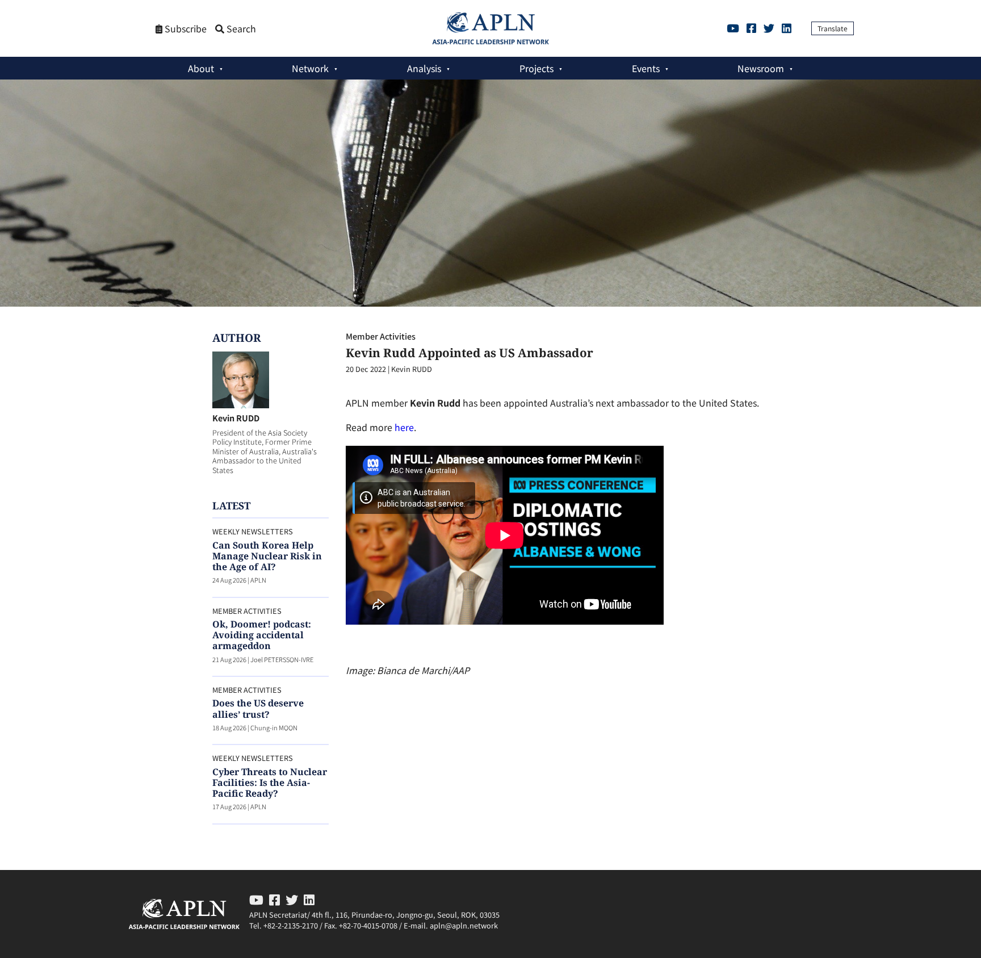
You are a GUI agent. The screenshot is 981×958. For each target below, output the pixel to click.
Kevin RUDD (235, 418)
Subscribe (184, 29)
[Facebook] (751, 28)
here (404, 427)
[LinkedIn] (786, 28)
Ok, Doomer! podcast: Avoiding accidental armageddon (261, 635)
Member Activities (381, 336)
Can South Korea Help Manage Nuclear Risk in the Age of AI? (267, 556)
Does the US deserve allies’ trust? (258, 708)
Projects (536, 68)
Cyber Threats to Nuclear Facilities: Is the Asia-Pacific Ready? (269, 782)
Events (646, 68)
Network (310, 68)
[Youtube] (733, 28)
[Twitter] (769, 28)
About (201, 68)
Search (240, 29)
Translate (833, 28)
